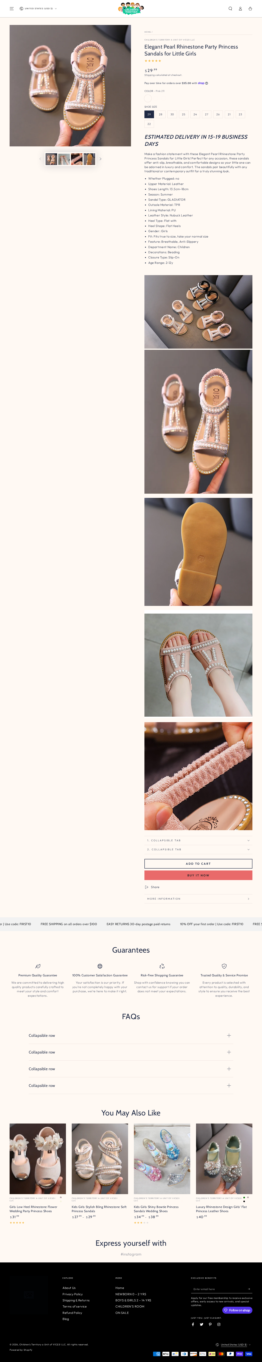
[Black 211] (163, 98)
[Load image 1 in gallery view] (51, 159)
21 (229, 114)
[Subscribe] (250, 1289)
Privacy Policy (73, 1294)
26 (218, 114)
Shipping (149, 74)
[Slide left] (40, 159)
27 (206, 114)
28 (160, 114)
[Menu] (12, 8)
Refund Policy (72, 1313)
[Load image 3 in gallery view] (64, 159)
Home (147, 32)
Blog (66, 1319)
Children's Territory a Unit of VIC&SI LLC (169, 40)
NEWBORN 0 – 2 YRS (130, 1294)
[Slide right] (100, 159)
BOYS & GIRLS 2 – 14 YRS (133, 1300)
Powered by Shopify (21, 1349)
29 (149, 114)
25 (183, 114)
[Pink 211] (147, 98)
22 (149, 124)
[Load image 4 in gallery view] (76, 159)
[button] (230, 8)
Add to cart (198, 863)
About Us (69, 1288)
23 (240, 114)
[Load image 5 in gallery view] (89, 159)
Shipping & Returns (76, 1300)
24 (195, 114)
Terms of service (75, 1306)
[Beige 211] (155, 98)
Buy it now (198, 875)
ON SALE (122, 1313)
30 (172, 114)
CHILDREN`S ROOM (129, 1306)
